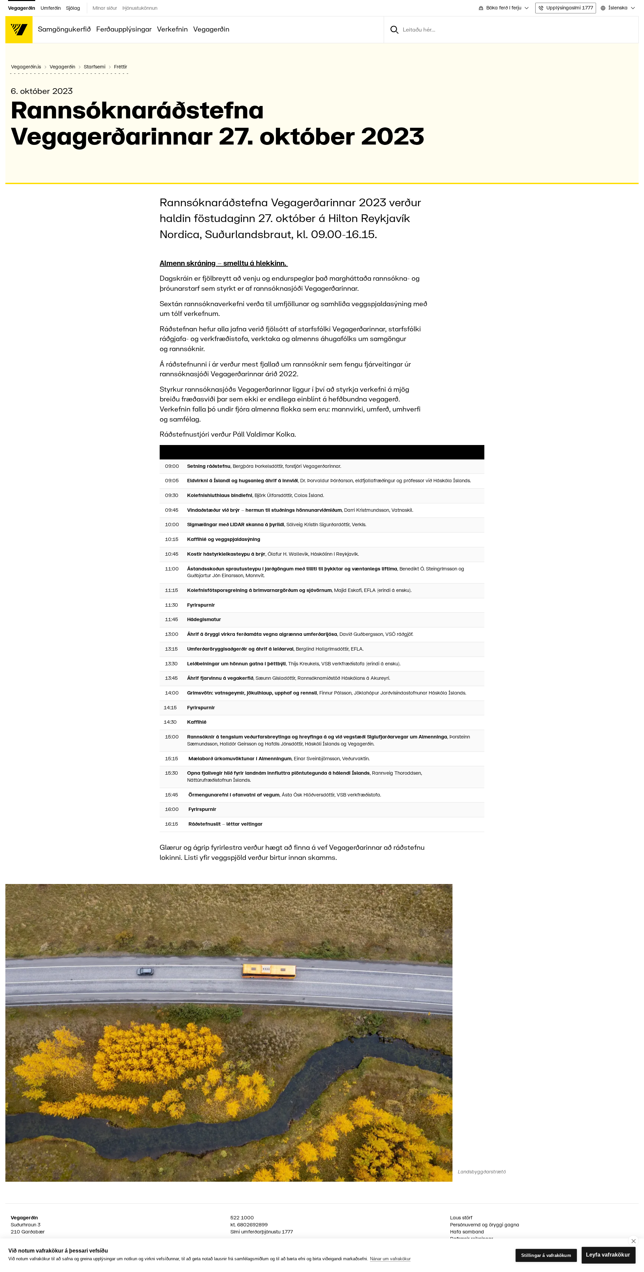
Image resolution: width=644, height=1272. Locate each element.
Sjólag (73, 8)
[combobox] (503, 8)
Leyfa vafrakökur (608, 1255)
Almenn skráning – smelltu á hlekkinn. (224, 263)
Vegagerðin (21, 8)
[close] (633, 1241)
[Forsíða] (19, 29)
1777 (287, 1232)
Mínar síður (105, 8)
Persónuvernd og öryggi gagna (484, 1225)
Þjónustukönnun (139, 8)
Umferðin (51, 8)
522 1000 (242, 1218)
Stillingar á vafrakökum (546, 1255)
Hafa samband (467, 1232)
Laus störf (461, 1218)
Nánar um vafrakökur (390, 1258)
